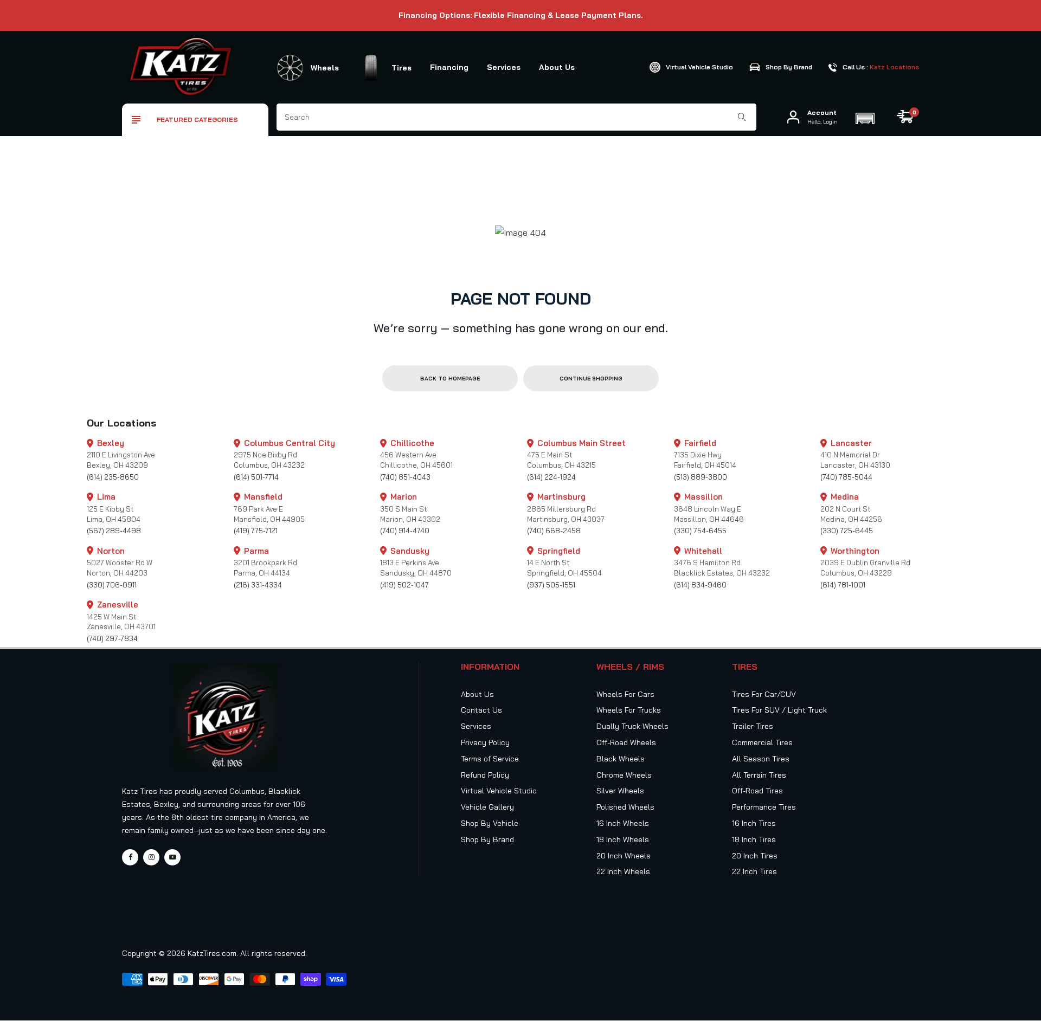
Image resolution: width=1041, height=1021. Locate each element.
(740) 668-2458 (554, 530)
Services (503, 67)
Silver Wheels (620, 791)
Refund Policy (485, 775)
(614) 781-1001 (842, 584)
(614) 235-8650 (113, 477)
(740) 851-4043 (405, 477)
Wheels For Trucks (628, 710)
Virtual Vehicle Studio (499, 791)
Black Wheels (620, 759)
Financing (449, 67)
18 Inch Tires (754, 839)
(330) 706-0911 (112, 584)
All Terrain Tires (759, 775)
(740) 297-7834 (112, 638)
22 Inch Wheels (623, 871)
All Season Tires (760, 759)
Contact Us (481, 710)
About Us (557, 67)
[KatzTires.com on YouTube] (172, 857)
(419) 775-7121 (256, 530)
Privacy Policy (485, 742)
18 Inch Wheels (622, 839)
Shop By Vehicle (489, 823)
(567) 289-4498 (114, 530)
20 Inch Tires (754, 856)
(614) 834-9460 (700, 584)
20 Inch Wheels (623, 856)
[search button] (742, 117)
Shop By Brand (487, 839)
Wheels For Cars (625, 694)
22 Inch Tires (754, 871)
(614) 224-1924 (551, 477)
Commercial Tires (762, 742)
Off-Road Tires (757, 791)
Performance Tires (764, 807)
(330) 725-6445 (846, 530)
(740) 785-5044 (846, 477)
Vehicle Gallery (487, 807)
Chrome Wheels (624, 775)
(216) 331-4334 (258, 584)
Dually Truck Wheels (632, 726)
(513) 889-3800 (700, 477)
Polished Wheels (625, 807)
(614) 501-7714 (256, 477)
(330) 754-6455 (700, 530)
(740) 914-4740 (404, 530)
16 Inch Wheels (622, 823)
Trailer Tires (752, 726)
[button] (865, 117)
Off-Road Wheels (626, 742)
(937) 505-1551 (551, 584)
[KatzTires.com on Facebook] (130, 857)
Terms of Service (490, 759)
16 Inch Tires (754, 823)
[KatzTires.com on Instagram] (151, 857)
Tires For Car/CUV (764, 694)
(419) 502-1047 (404, 584)
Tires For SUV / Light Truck (779, 710)
